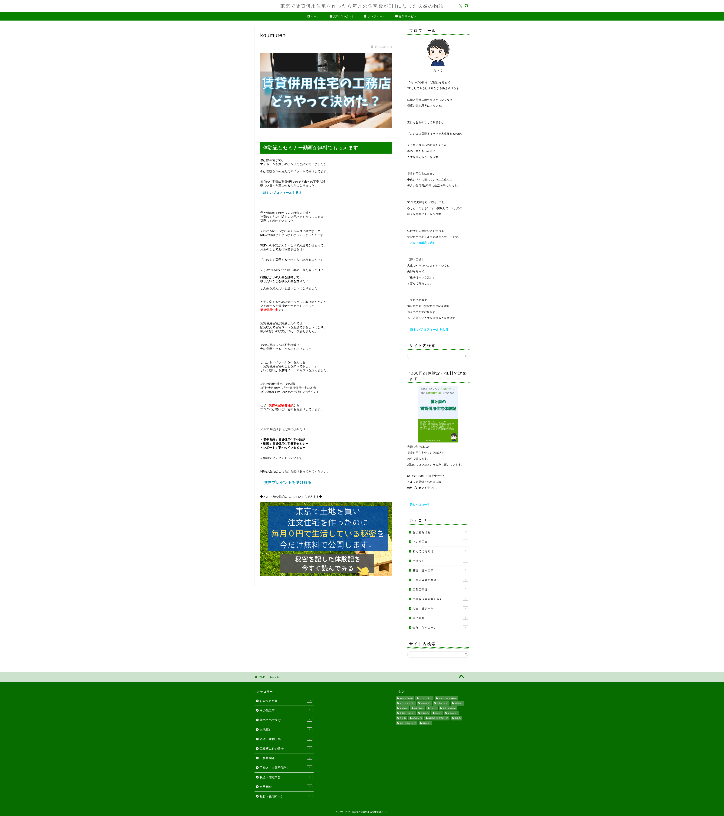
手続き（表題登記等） (439, 599)
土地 (433, 708)
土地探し (439, 561)
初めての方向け (439, 551)
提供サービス (408, 16)
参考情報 (418, 708)
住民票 (458, 703)
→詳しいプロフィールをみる (428, 329)
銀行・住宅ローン (439, 627)
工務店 (425, 713)
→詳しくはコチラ (418, 504)
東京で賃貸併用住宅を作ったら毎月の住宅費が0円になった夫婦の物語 (362, 6)
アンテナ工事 (425, 698)
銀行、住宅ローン (408, 723)
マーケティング (407, 703)
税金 (403, 718)
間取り (426, 723)
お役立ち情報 (440, 532)
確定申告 (452, 713)
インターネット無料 (447, 698)
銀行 (458, 718)
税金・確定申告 (439, 608)
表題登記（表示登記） (438, 718)
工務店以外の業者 (439, 580)
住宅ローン (442, 703)
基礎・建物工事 (439, 570)
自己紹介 (439, 618)
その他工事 (439, 541)
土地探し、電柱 (407, 713)
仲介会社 (425, 703)
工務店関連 (439, 589)
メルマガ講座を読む (423, 242)
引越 (438, 713)
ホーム (315, 16)
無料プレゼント (343, 16)
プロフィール (376, 16)
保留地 (403, 708)
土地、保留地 (449, 708)
